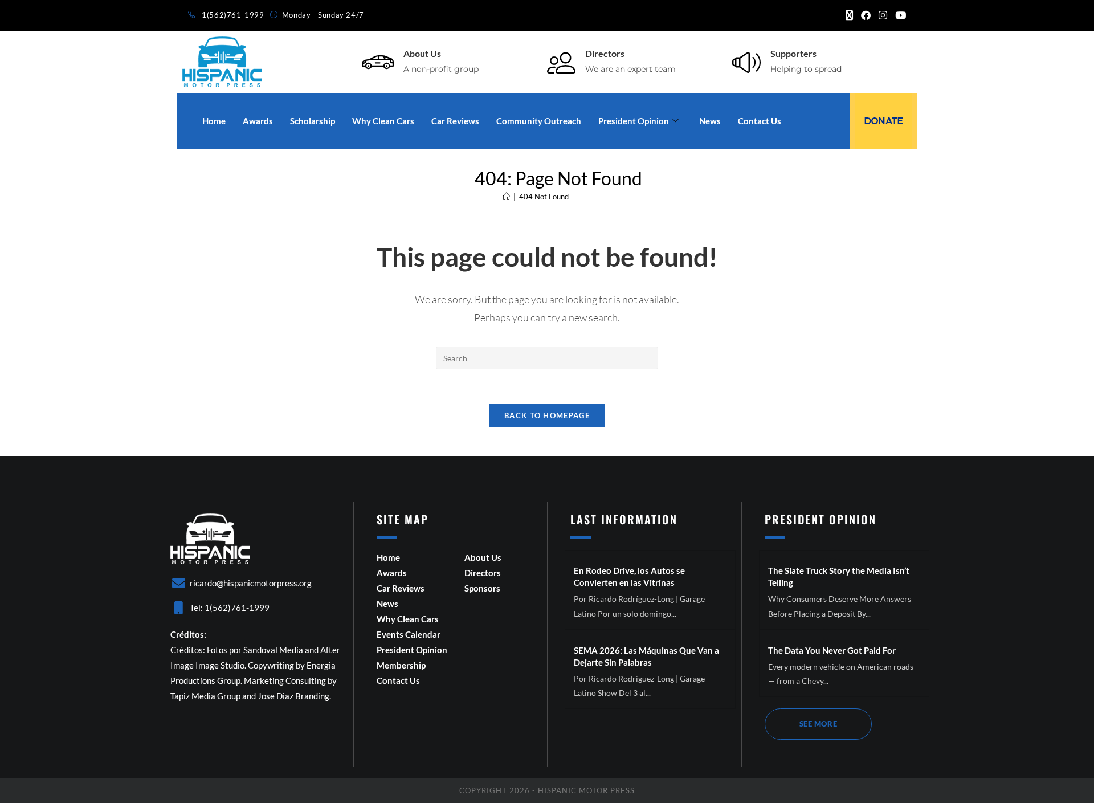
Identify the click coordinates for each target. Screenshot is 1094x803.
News (710, 121)
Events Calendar (408, 634)
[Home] (506, 196)
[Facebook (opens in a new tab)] (866, 15)
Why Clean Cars (383, 121)
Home (214, 121)
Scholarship (312, 121)
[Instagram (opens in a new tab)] (883, 15)
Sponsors (482, 588)
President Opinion (633, 121)
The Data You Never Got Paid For (832, 650)
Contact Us (759, 121)
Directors (604, 53)
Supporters (793, 53)
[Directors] (561, 62)
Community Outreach (538, 121)
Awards (258, 121)
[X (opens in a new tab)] (849, 15)
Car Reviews (455, 121)
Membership (401, 665)
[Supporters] (746, 62)
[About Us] (378, 62)
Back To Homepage (547, 415)
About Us (422, 53)
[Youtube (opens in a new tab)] (898, 15)
